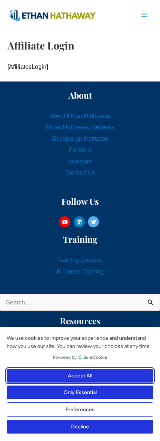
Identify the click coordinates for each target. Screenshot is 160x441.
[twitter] (94, 221)
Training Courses (80, 259)
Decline (80, 427)
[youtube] (65, 221)
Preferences (80, 409)
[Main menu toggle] (144, 15)
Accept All (80, 376)
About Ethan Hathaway (80, 115)
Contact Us (80, 172)
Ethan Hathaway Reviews (80, 127)
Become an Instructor (80, 138)
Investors (80, 161)
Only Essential (80, 392)
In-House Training (80, 271)
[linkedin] (80, 221)
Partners (80, 149)
